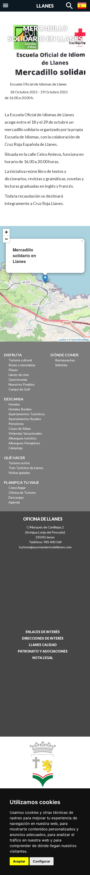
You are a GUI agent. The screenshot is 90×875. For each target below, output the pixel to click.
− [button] (6, 239)
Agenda (14, 502)
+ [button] (6, 232)
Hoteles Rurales (20, 409)
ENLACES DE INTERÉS (43, 632)
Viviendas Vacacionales (25, 433)
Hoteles (14, 404)
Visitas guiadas (19, 473)
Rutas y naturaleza (22, 365)
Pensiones (16, 424)
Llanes (45, 6)
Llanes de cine (19, 375)
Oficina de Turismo (22, 492)
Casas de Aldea (20, 428)
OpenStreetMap (80, 339)
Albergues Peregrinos (24, 443)
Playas (13, 370)
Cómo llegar (17, 488)
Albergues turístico (22, 438)
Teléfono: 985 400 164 (45, 542)
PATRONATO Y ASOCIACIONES (43, 651)
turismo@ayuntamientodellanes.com (45, 547)
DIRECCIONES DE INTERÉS (42, 638)
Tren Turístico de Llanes (26, 468)
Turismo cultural (20, 360)
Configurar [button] (41, 861)
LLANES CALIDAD (43, 645)
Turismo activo (19, 463)
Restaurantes (65, 360)
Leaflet (62, 339)
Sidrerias (61, 365)
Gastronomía (18, 379)
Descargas (16, 497)
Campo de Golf (19, 389)
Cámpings (16, 448)
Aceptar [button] (19, 861)
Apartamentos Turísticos (27, 414)
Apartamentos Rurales (25, 419)
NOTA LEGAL (42, 658)
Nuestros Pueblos (22, 384)
